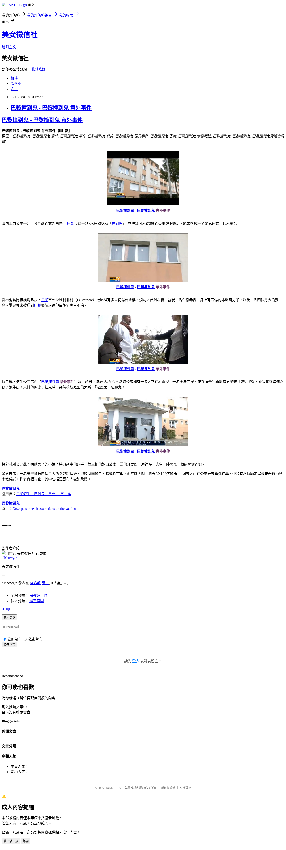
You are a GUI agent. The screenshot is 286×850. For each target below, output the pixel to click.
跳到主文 (9, 47)
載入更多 (9, 617)
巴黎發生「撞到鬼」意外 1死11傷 (44, 494)
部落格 (16, 83)
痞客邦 (35, 583)
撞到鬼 (117, 223)
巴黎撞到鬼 (125, 210)
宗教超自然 (38, 595)
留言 (45, 583)
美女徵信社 (20, 35)
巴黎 (70, 223)
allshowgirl (9, 558)
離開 (26, 841)
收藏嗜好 (38, 69)
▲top (6, 609)
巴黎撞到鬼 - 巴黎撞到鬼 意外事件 (51, 108)
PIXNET (110, 788)
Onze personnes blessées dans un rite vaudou (44, 509)
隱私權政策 (168, 788)
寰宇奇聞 (36, 601)
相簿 (14, 78)
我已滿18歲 (11, 841)
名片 (14, 89)
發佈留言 (9, 644)
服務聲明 (185, 788)
